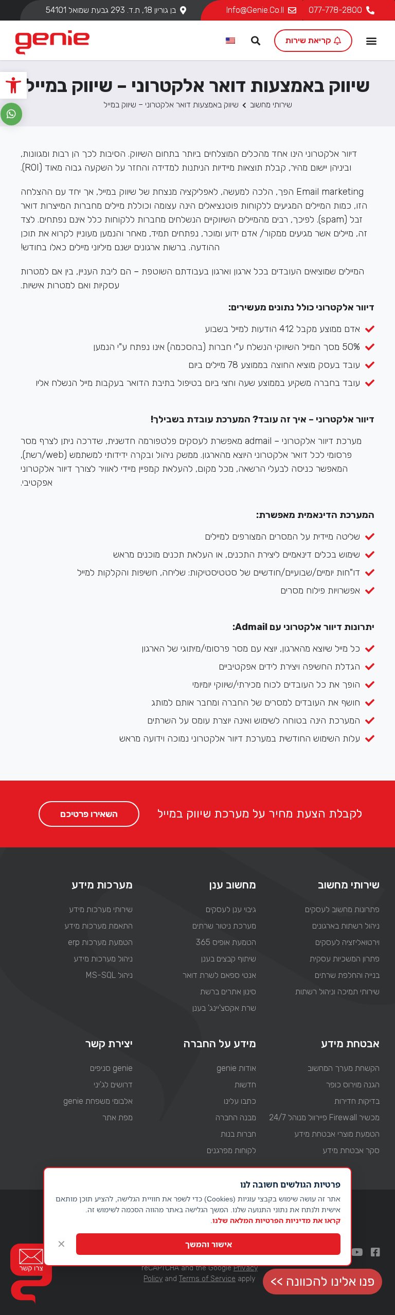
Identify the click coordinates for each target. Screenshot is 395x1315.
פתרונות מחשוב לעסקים (342, 909)
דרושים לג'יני (113, 1084)
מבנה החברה (236, 1117)
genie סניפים (111, 1068)
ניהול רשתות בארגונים (346, 926)
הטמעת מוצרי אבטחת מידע (337, 1134)
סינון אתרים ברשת (228, 991)
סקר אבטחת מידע (351, 1150)
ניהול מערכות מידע (103, 959)
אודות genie (236, 1068)
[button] (13, 85)
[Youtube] (357, 1252)
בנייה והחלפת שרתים (347, 975)
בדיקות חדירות (357, 1101)
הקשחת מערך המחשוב (344, 1068)
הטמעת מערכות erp (100, 942)
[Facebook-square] (375, 1252)
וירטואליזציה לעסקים (347, 942)
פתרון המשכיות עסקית (345, 959)
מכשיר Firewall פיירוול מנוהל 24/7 (324, 1117)
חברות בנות (238, 1134)
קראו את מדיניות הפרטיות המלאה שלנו (276, 1220)
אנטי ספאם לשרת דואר (219, 975)
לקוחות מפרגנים (231, 1150)
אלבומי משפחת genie (97, 1101)
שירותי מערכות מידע (100, 909)
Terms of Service (207, 1278)
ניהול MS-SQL (109, 975)
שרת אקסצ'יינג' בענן (224, 1008)
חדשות (245, 1084)
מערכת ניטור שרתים (224, 926)
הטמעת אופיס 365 (226, 942)
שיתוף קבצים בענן (228, 959)
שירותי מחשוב (271, 104)
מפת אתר (117, 1117)
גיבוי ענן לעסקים (231, 909)
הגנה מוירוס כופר (353, 1084)
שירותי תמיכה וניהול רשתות (337, 991)
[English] (231, 41)
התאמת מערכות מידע (98, 926)
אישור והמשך (208, 1244)
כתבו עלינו (240, 1101)
